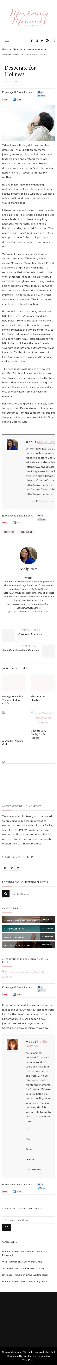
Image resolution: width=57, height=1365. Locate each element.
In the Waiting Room (37, 1275)
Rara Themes (29, 1356)
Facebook (30, 1159)
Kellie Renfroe (36, 1043)
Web (39, 501)
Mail (34, 501)
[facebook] (5, 868)
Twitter (29, 1149)
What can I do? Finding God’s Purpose (38, 734)
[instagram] (12, 868)
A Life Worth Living (31, 1261)
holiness (9, 532)
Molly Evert (12, 82)
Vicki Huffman (9, 1261)
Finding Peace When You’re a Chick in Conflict (12, 700)
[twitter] (18, 868)
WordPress (28, 1360)
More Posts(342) (33, 1169)
